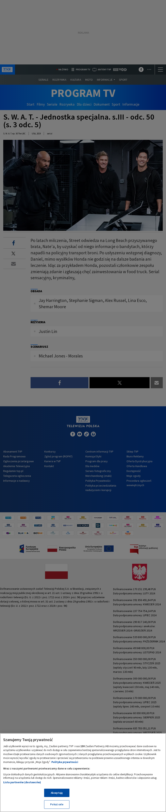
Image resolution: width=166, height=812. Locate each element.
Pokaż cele (56, 804)
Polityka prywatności (64, 762)
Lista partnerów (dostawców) (22, 782)
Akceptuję (57, 793)
